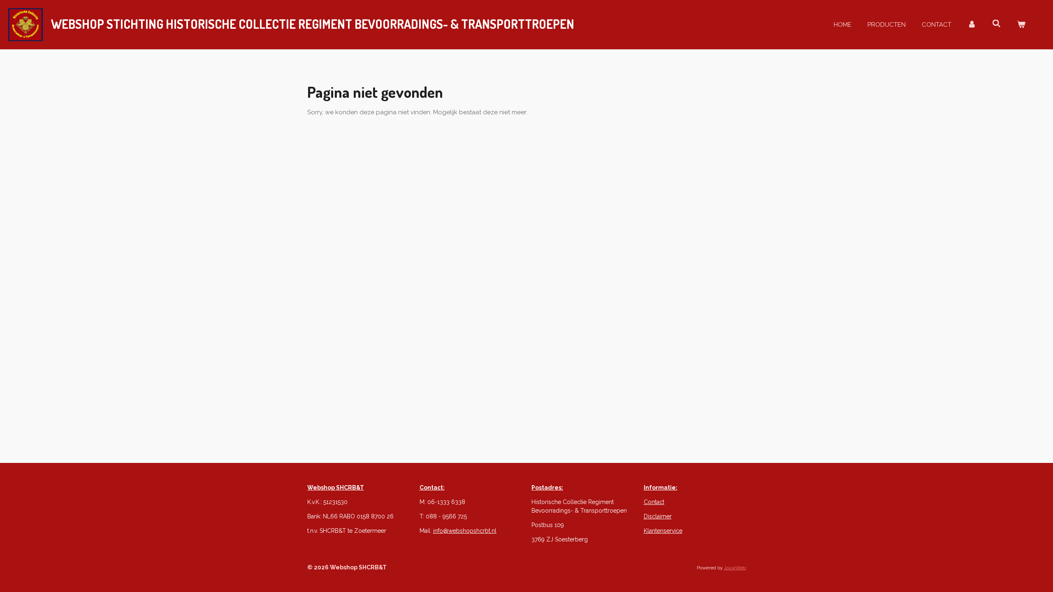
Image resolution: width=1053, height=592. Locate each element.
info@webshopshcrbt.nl (464, 530)
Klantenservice (663, 530)
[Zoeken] (996, 24)
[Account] (972, 25)
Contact (654, 502)
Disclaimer (658, 516)
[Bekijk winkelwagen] (1021, 25)
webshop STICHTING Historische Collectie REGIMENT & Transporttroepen (312, 24)
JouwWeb (735, 568)
